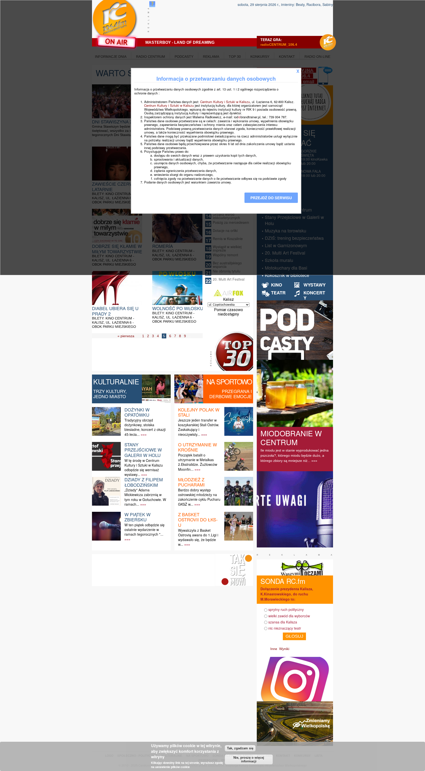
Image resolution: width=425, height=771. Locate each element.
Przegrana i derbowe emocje (230, 394)
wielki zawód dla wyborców (289, 615)
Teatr (278, 292)
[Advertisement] (152, 358)
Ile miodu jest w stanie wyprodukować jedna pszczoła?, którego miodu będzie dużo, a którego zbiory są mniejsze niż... (294, 455)
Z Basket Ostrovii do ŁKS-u (198, 519)
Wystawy (315, 285)
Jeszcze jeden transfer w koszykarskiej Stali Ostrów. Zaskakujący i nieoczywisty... (198, 427)
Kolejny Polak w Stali (198, 412)
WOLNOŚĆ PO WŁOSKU (177, 308)
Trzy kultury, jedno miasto (110, 394)
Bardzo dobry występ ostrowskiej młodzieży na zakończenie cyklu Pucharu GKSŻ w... (199, 497)
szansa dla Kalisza (282, 622)
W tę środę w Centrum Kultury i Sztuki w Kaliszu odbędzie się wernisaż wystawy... (143, 467)
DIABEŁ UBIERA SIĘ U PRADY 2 (115, 311)
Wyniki (284, 649)
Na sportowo (229, 381)
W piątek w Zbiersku (137, 517)
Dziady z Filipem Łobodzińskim (143, 482)
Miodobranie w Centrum (291, 437)
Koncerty (314, 295)
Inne (273, 649)
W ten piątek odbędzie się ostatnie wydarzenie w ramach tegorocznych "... (144, 529)
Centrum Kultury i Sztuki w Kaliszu (225, 101)
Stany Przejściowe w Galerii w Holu (143, 449)
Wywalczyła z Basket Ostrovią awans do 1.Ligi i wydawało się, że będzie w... (198, 537)
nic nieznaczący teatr (284, 628)
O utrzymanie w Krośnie (197, 447)
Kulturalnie (116, 381)
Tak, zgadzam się (240, 748)
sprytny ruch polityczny (286, 609)
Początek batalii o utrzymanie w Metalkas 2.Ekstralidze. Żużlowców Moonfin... (197, 462)
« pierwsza (126, 336)
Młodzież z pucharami (191, 482)
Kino (276, 285)
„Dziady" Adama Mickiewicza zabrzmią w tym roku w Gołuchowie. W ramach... (145, 497)
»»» (144, 435)
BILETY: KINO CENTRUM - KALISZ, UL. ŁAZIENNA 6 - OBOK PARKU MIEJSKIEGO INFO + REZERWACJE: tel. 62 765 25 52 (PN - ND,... (115, 326)
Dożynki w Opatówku (137, 412)
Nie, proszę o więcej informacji (248, 759)
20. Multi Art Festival (228, 279)
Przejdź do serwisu (271, 197)
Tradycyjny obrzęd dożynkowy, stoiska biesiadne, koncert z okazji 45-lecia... (145, 427)
